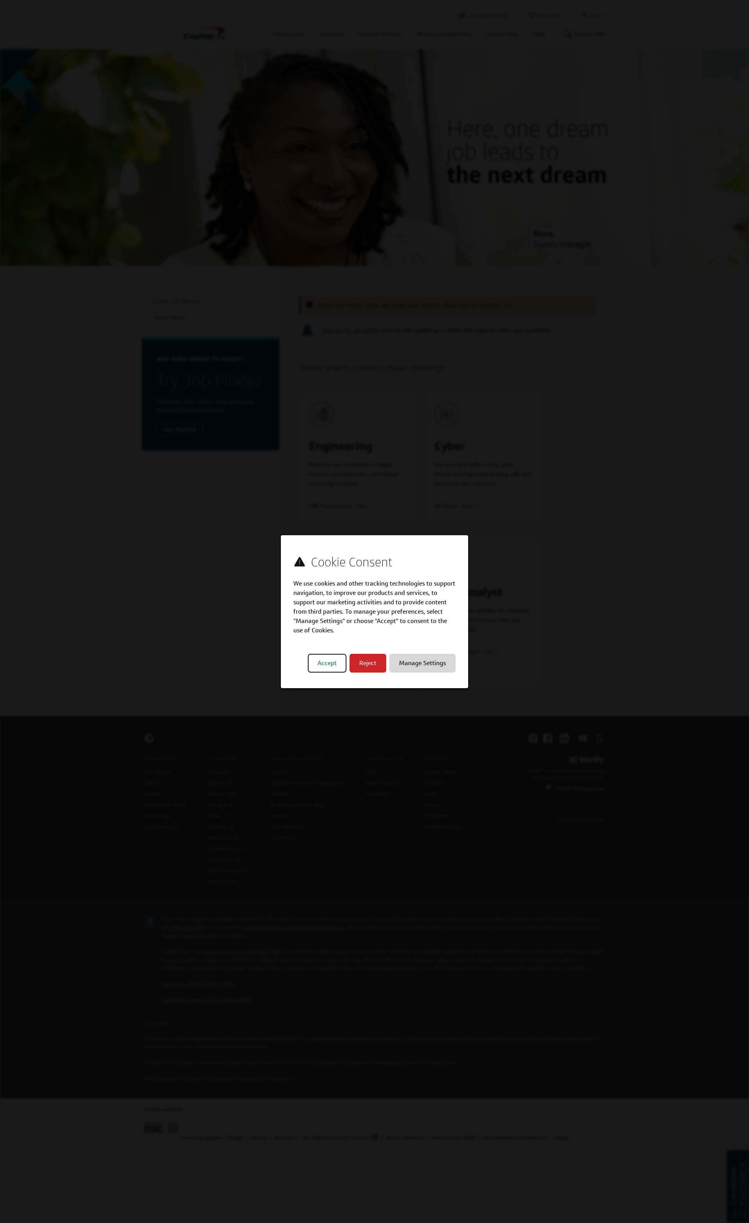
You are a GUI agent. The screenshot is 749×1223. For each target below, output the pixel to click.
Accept (327, 663)
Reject (367, 663)
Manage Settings (422, 663)
